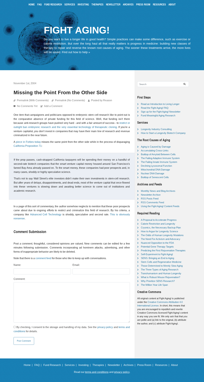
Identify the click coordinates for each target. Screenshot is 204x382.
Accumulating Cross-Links (154, 150)
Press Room (143, 4)
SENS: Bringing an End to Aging (157, 258)
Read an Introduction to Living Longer (160, 104)
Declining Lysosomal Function (156, 165)
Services (69, 4)
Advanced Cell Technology (46, 214)
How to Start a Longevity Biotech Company (163, 133)
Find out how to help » (76, 52)
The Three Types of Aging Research (159, 269)
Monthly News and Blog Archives (158, 191)
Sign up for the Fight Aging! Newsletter (160, 111)
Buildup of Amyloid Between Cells (158, 154)
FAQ (39, 4)
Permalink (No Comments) (70, 100)
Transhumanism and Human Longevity (161, 273)
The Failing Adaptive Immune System (160, 158)
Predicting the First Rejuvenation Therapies (163, 250)
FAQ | (38, 365)
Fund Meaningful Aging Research (158, 115)
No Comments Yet (27, 106)
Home (32, 4)
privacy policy (105, 327)
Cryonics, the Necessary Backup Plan (161, 227)
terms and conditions (97, 372)
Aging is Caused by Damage (156, 146)
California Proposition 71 (28, 146)
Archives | (130, 365)
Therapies (97, 4)
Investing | (85, 365)
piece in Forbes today (28, 142)
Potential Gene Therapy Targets (157, 246)
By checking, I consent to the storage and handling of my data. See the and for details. (72, 329)
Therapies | (99, 365)
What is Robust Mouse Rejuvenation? (160, 277)
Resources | (163, 365)
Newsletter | (115, 365)
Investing (83, 4)
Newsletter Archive (150, 194)
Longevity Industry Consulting (156, 129)
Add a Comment (53, 106)
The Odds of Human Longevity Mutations (162, 235)
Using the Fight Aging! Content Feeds (160, 206)
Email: (76, 265)
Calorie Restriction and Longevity (158, 223)
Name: (17, 265)
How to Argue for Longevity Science (159, 231)
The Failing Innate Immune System (159, 162)
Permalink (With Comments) (33, 100)
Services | (71, 365)
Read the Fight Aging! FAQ (154, 107)
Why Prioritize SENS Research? (158, 281)
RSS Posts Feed (149, 198)
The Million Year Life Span (154, 284)
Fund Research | (53, 365)
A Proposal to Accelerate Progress (159, 220)
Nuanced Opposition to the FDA (157, 242)
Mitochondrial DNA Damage (155, 169)
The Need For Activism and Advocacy (160, 239)
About (172, 4)
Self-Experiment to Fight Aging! (157, 254)
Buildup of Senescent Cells (155, 177)
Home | (29, 365)
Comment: (19, 279)
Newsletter (113, 4)
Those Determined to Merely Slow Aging (162, 265)
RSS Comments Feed (152, 202)
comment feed (43, 258)
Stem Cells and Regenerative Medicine (161, 262)
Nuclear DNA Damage (152, 173)
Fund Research (53, 4)
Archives (128, 4)
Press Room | (145, 365)
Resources (159, 4)
